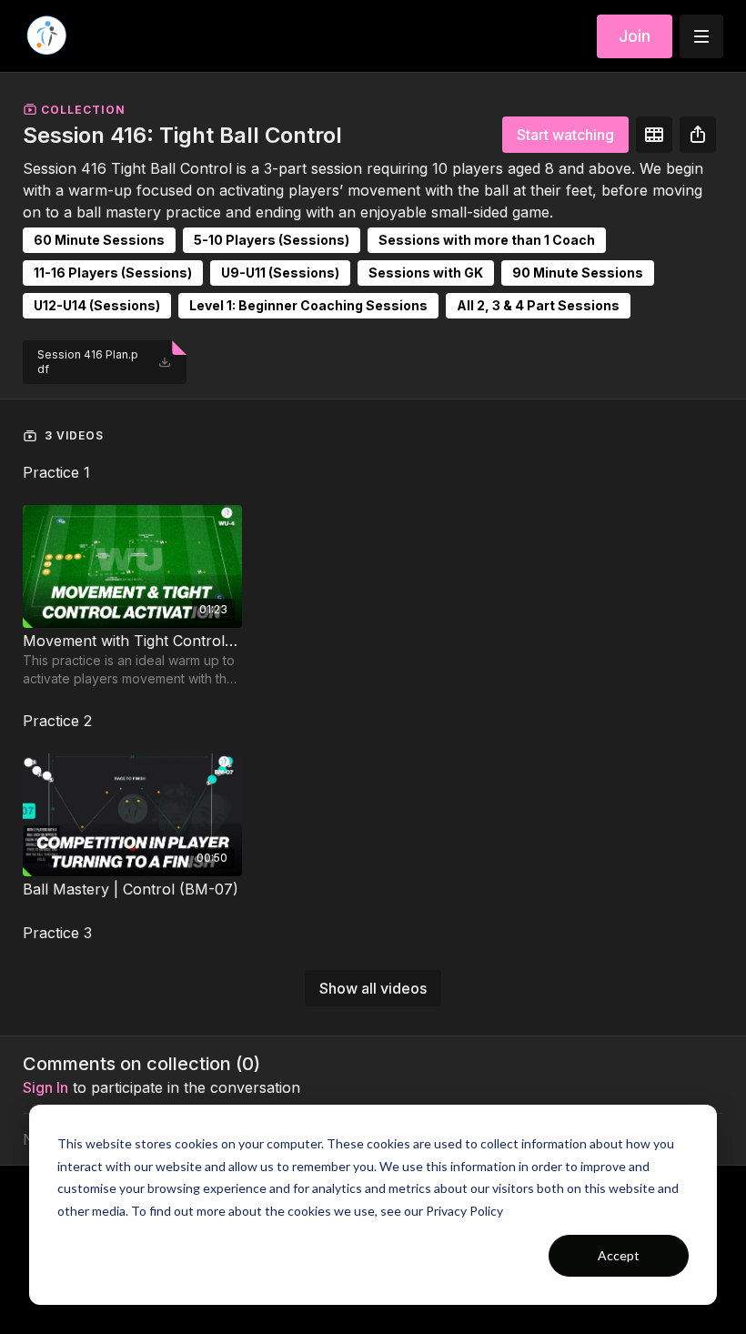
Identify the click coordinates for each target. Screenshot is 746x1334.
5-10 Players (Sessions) (271, 240)
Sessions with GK (425, 272)
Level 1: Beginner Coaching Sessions (308, 305)
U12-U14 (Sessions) (97, 305)
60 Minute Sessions (99, 240)
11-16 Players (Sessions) (113, 272)
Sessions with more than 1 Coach (486, 240)
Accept (619, 1255)
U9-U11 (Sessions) (280, 272)
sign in (45, 1087)
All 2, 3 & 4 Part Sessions (538, 305)
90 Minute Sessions (577, 272)
